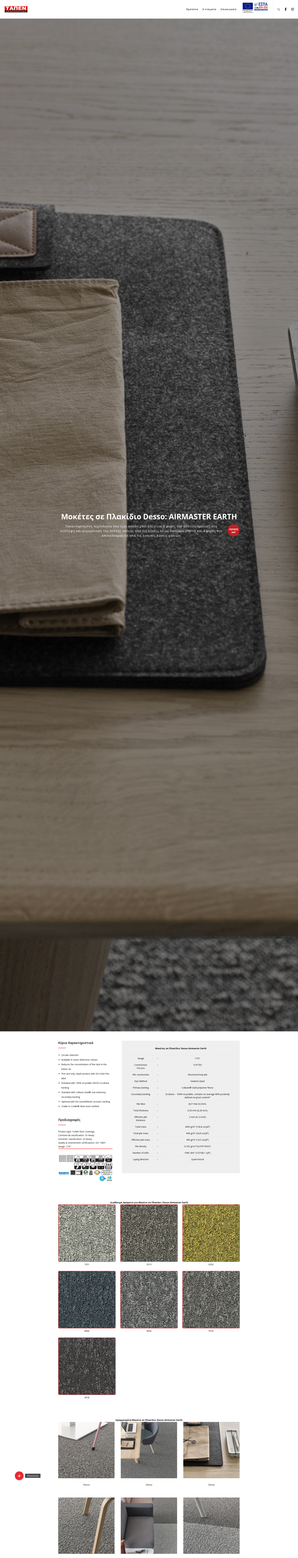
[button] (19, 1475)
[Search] (276, 9)
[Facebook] (283, 9)
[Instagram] (290, 9)
